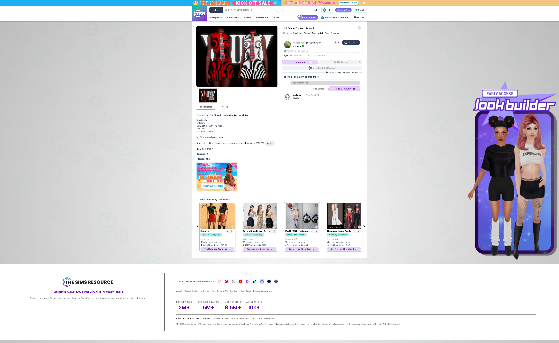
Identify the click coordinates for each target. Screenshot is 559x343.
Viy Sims (297, 46)
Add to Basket (341, 62)
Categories (216, 17)
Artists (247, 17)
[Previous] (198, 226)
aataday (298, 95)
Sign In (361, 10)
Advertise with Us (220, 291)
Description (206, 106)
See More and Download (215, 249)
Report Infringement (262, 291)
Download (300, 62)
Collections (233, 17)
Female (307, 33)
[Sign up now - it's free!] (217, 177)
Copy (270, 143)
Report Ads (245, 291)
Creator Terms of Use (236, 115)
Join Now (345, 10)
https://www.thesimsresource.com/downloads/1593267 (236, 143)
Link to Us (205, 291)
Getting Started (191, 291)
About (179, 291)
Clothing (298, 33)
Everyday (335, 33)
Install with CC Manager (324, 68)
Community (262, 17)
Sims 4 (289, 33)
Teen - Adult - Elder (320, 33)
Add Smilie (318, 88)
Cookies (205, 318)
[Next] (364, 226)
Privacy (180, 318)
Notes (225, 106)
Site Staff (234, 291)
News (276, 17)
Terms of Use (192, 318)
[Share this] (339, 42)
